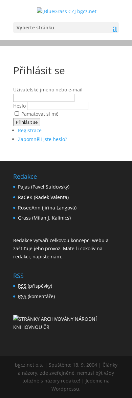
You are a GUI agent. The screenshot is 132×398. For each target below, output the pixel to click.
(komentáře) (36, 296)
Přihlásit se (27, 122)
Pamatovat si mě (40, 114)
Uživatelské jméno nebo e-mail (48, 89)
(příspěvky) (35, 286)
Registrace (30, 130)
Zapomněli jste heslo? (42, 139)
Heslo (19, 106)
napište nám (46, 256)
